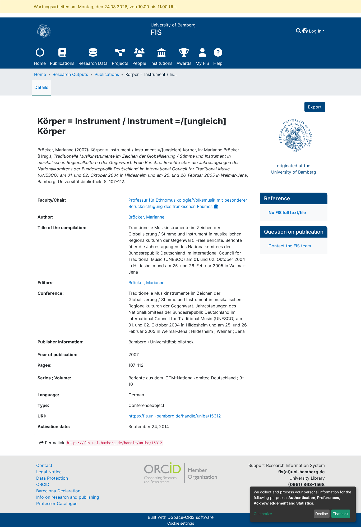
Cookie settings (180, 523)
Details (41, 87)
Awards (184, 63)
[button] (305, 31)
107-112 (136, 365)
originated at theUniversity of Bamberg (293, 169)
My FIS (202, 63)
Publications (62, 63)
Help (218, 63)
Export (315, 107)
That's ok (341, 513)
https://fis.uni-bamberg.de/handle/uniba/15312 (174, 416)
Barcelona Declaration (58, 490)
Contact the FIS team (290, 245)
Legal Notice (49, 471)
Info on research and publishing (67, 497)
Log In (315, 31)
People (139, 63)
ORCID (42, 484)
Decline (321, 513)
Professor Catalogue (56, 503)
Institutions (161, 63)
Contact (44, 465)
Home (40, 63)
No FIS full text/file (287, 212)
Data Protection (52, 478)
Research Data (93, 63)
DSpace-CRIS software (191, 517)
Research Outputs (70, 74)
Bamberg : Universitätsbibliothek (161, 341)
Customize (263, 513)
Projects (120, 63)
